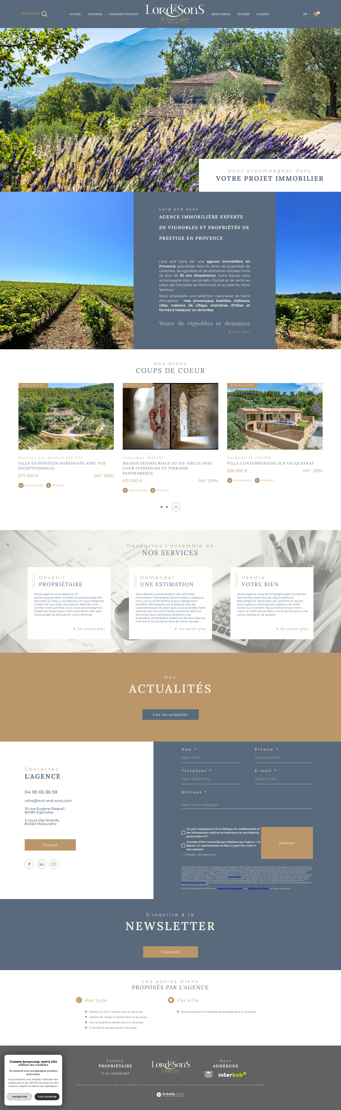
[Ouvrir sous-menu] (104, 13)
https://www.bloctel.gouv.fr (193, 877)
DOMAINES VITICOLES (123, 14)
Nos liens (228, 1080)
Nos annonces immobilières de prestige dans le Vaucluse (218, 1006)
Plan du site (181, 1080)
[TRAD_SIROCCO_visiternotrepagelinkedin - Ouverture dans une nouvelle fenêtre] (41, 859)
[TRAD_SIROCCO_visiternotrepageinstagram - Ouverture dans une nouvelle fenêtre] (53, 859)
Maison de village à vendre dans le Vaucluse (118, 1012)
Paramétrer (19, 1096)
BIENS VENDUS (221, 14)
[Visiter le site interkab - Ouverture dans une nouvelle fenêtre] (232, 1069)
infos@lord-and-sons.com (48, 796)
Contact (335, 323)
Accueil (75, 14)
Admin (217, 1080)
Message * (194, 787)
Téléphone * (197, 765)
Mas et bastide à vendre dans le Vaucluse (116, 1017)
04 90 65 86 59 (41, 787)
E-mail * (266, 765)
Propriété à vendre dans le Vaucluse (113, 1022)
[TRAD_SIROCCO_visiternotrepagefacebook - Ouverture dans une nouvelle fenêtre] (29, 859)
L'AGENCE (262, 14)
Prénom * (267, 744)
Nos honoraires (162, 1080)
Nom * (189, 744)
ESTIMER (243, 14)
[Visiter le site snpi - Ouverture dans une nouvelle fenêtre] (209, 1069)
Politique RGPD (245, 1080)
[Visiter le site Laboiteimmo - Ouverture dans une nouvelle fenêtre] (170, 1094)
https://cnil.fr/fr (234, 872)
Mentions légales (201, 1080)
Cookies (260, 1080)
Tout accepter (47, 1096)
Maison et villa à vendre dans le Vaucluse (116, 1006)
